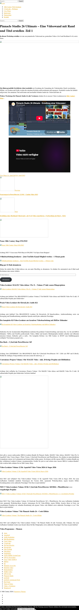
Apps (5, 533)
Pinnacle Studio (8, 576)
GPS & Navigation (9, 557)
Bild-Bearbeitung (9, 539)
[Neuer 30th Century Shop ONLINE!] (12, 245)
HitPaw (6, 561)
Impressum (7, 13)
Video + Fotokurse (9, 586)
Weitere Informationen (28, 609)
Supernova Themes (20, 591)
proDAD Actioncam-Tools (12, 580)
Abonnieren (5, 280)
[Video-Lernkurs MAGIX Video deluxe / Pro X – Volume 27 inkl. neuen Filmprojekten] (27, 289)
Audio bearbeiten (9, 537)
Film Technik (8, 549)
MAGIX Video (8, 568)
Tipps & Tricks (8, 584)
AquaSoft (7, 535)
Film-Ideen (7, 551)
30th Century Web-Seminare (12, 7)
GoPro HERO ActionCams (12, 555)
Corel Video (7, 541)
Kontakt (6, 17)
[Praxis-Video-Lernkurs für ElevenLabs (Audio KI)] (16, 307)
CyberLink (7, 543)
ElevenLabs (7, 547)
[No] (35, 609)
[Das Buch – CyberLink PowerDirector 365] (14, 346)
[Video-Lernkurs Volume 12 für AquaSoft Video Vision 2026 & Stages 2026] (24, 471)
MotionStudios (8, 570)
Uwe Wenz (7, 11)
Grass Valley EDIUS (10, 559)
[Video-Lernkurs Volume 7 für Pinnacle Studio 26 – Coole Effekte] (21, 515)
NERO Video (8, 572)
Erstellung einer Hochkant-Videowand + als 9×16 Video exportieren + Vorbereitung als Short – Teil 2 (33, 216)
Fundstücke (7, 553)
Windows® (7, 588)
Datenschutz (7, 15)
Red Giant (7, 582)
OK (19, 609)
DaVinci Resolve (9, 545)
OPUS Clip (7, 574)
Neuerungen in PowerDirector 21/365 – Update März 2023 (19, 194)
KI (4, 563)
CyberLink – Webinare (11, 9)
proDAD (6, 578)
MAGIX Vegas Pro (10, 566)
